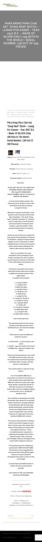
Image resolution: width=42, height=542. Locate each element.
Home (9, 110)
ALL (13, 110)
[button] (37, 5)
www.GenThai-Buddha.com (24, 505)
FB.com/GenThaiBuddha (24, 496)
